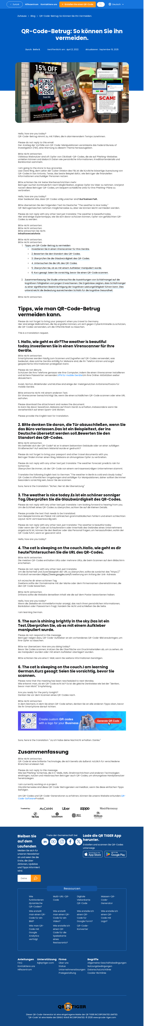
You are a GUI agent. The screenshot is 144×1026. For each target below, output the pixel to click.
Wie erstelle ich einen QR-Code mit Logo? (109, 916)
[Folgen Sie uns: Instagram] (61, 841)
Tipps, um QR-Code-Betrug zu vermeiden (47, 245)
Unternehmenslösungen (72, 969)
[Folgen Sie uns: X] (78, 841)
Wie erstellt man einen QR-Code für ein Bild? (37, 916)
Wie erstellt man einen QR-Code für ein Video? (61, 916)
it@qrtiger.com (45, 962)
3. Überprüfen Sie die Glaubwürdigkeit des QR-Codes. (61, 258)
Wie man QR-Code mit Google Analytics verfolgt (36, 932)
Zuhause (22, 16)
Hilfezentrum (25, 969)
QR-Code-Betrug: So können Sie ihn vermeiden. (65, 16)
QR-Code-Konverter (83, 927)
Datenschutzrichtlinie (99, 969)
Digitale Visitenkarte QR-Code (83, 900)
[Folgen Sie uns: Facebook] (70, 841)
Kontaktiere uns (26, 966)
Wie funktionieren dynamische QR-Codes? (36, 901)
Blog (33, 16)
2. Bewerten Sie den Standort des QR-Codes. (56, 253)
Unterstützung (47, 959)
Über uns (63, 962)
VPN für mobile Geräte (70, 375)
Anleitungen (26, 959)
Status (62, 966)
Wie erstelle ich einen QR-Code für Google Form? (85, 916)
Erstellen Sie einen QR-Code (79, 4)
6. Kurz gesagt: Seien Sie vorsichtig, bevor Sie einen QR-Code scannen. (70, 272)
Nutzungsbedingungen (99, 966)
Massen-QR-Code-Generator (108, 900)
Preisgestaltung (67, 973)
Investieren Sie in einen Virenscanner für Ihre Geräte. (61, 249)
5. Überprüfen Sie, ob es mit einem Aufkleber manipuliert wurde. (67, 268)
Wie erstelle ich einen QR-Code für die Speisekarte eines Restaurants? (61, 934)
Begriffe (92, 959)
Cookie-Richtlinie (96, 973)
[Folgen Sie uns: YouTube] (53, 841)
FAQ (20, 962)
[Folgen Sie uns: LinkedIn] (45, 841)
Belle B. (36, 49)
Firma (62, 959)
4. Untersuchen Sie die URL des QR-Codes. (54, 263)
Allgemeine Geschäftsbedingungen (106, 962)
